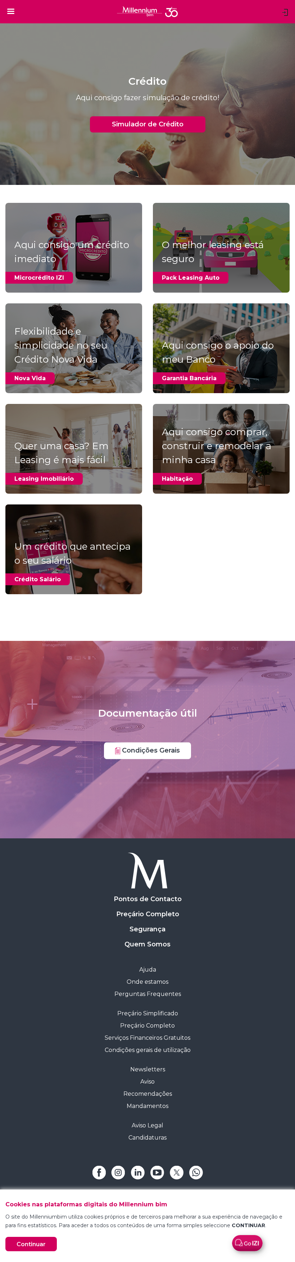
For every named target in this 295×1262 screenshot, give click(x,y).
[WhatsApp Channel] (196, 1172)
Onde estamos (147, 981)
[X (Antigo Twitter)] (176, 1172)
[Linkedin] (138, 1172)
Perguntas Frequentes (147, 994)
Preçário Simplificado (147, 1013)
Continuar (31, 1244)
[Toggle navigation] (11, 11)
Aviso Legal (147, 1125)
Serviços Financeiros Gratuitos (147, 1037)
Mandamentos (147, 1106)
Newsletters (147, 1069)
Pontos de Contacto (148, 899)
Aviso (147, 1081)
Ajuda (147, 969)
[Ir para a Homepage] (147, 871)
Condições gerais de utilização (148, 1050)
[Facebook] (99, 1172)
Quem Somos (147, 944)
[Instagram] (118, 1172)
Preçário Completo (147, 914)
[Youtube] (157, 1172)
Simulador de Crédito (147, 124)
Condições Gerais (150, 750)
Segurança (147, 929)
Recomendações (147, 1093)
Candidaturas (147, 1137)
